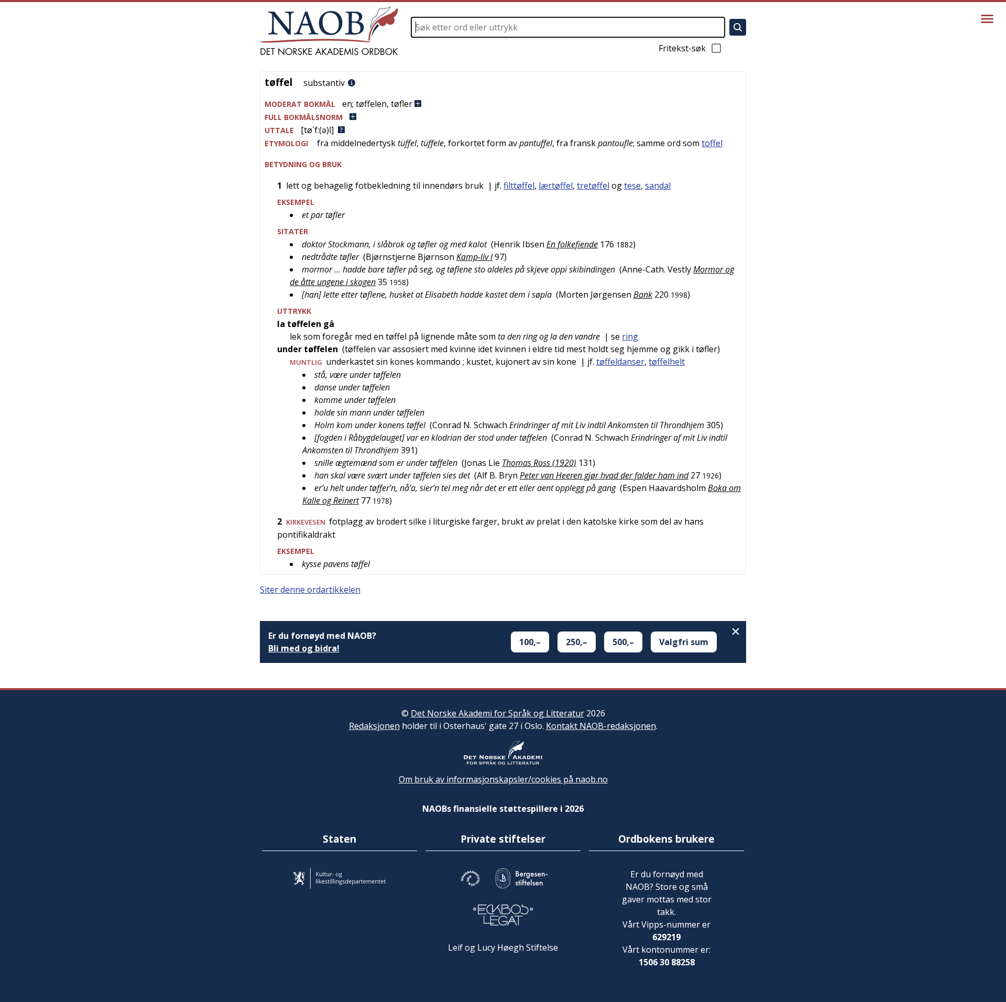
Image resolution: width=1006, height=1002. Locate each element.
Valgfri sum (683, 642)
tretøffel (593, 185)
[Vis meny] (987, 19)
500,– (623, 642)
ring (630, 336)
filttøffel (519, 185)
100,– (530, 642)
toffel (712, 143)
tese (632, 185)
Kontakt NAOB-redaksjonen (601, 726)
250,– (576, 642)
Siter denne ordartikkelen (310, 589)
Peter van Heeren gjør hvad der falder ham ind (604, 475)
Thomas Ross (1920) (539, 463)
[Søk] (737, 27)
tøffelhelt (667, 361)
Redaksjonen (374, 726)
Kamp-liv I (474, 257)
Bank (642, 294)
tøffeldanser (620, 361)
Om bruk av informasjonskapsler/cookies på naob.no (503, 779)
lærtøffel (556, 185)
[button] (503, 104)
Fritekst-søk (682, 48)
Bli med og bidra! (304, 648)
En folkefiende (572, 244)
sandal (658, 185)
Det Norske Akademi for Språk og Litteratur (497, 713)
